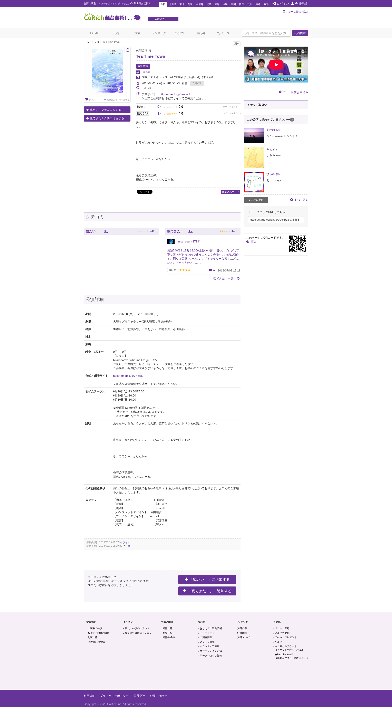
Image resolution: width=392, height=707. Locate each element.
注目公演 (242, 628)
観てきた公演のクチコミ (138, 632)
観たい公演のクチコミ (137, 628)
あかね (273, 129)
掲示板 (201, 33)
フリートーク (207, 632)
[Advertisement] (196, 676)
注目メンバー (244, 637)
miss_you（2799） (189, 241)
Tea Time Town (150, 56)
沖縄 (257, 4)
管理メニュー (162, 19)
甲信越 (199, 4)
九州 (249, 4)
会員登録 (301, 3)
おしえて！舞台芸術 (211, 628)
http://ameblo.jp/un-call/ (175, 94)
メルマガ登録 (282, 632)
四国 (241, 4)
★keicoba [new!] (292, 656)
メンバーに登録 (254, 199)
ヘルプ (278, 641)
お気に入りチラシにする (118, 100)
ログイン (283, 3)
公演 (116, 33)
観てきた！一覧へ (224, 278)
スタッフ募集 (207, 641)
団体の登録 (169, 637)
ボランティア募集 (209, 646)
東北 (181, 4)
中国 (233, 4)
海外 (266, 4)
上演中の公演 (95, 628)
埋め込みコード (230, 192)
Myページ (223, 33)
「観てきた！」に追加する (210, 591)
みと (271, 149)
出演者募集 (206, 637)
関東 (190, 4)
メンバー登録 (282, 628)
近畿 (225, 4)
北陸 (208, 4)
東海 (217, 4)
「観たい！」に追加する (209, 579)
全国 (163, 4)
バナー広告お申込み (297, 11)
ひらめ (126, 542)
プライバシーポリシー (114, 695)
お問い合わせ (158, 695)
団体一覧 (167, 628)
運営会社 (139, 695)
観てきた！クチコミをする (107, 118)
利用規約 (89, 695)
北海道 (172, 4)
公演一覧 (92, 637)
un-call (146, 72)
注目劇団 (242, 632)
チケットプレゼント (286, 637)
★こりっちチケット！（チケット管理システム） (289, 648)
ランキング (159, 33)
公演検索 (300, 33)
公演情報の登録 (96, 641)
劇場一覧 (167, 632)
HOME (94, 33)
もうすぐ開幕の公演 (99, 632)
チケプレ (180, 33)
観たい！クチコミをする (105, 109)
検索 (137, 33)
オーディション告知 (211, 650)
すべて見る (301, 199)
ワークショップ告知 (211, 655)
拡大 (253, 241)
